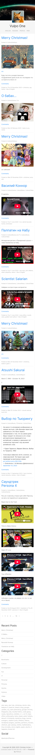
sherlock (4, 725)
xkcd (13, 727)
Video (3, 696)
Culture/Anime (20, 490)
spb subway (12, 725)
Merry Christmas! (14, 38)
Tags (4, 700)
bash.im (11, 707)
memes (13, 475)
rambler (16, 714)
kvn (21, 222)
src (2, 71)
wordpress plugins (7, 723)
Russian (15, 30)
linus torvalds (5, 727)
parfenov (24, 723)
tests (16, 716)
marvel (28, 718)
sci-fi (25, 714)
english (17, 727)
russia (3, 714)
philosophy (10, 716)
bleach (17, 707)
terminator (9, 223)
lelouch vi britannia (7, 718)
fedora (27, 720)
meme (3, 130)
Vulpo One (17, 26)
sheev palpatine (6, 272)
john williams (29, 270)
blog (21, 707)
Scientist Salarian (14, 279)
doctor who (26, 705)
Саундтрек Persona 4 (9, 484)
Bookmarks (5, 659)
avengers (4, 720)
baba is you (26, 128)
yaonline (17, 723)
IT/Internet (19, 423)
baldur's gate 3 (5, 363)
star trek (11, 705)
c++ (21, 714)
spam (23, 727)
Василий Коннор (14, 186)
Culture (3, 664)
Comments (5, 84)
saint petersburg (15, 709)
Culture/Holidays (12, 42)
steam (21, 716)
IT (2, 676)
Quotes (3, 688)
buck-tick (4, 412)
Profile (22, 30)
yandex (3, 709)
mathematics (26, 725)
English (8, 30)
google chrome (27, 709)
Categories (7, 650)
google (26, 707)
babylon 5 (4, 707)
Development (5, 668)
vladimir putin (13, 720)
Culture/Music (21, 190)
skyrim (27, 727)
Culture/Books (11, 423)
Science (4, 692)
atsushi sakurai (26, 410)
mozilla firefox (17, 712)
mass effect (23, 315)
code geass (27, 712)
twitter (19, 725)
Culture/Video (29, 190)
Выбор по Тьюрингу (16, 419)
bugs (23, 718)
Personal (4, 680)
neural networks (6, 475)
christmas (26, 87)
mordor (30, 723)
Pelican (18, 752)
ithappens (4, 712)
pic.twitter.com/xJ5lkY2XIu (12, 461)
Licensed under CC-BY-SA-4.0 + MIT (13, 749)
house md (11, 729)
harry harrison (28, 473)
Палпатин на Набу (15, 230)
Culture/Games (11, 100)
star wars (22, 270)
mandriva (18, 718)
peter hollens (28, 716)
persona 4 (15, 610)
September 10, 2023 (10, 465)
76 (16, 616)
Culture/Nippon (20, 374)
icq (8, 709)
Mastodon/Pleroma (7, 738)
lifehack (21, 720)
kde (10, 712)
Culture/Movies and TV (14, 235)
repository (9, 714)
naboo (13, 272)
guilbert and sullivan (11, 317)
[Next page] (19, 616)
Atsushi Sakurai (13, 370)
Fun (18, 100)
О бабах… (8, 96)
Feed (28, 30)
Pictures (4, 684)
